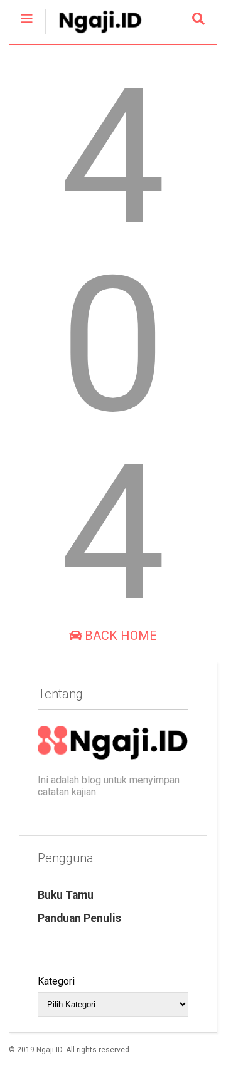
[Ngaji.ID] (93, 35)
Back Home (119, 635)
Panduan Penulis (79, 918)
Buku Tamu (66, 895)
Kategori (56, 981)
